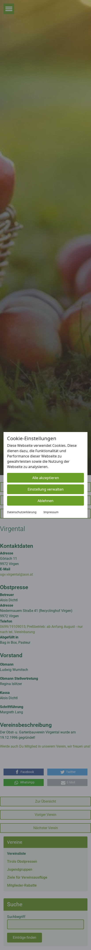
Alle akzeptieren (45, 477)
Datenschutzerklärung (21, 512)
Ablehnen (45, 500)
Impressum (51, 512)
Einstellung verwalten (46, 489)
